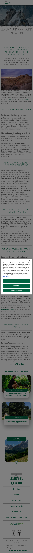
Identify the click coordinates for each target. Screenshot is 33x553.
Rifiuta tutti (16, 285)
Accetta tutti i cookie (16, 281)
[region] (16, 276)
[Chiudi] (30, 261)
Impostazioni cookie (16, 290)
